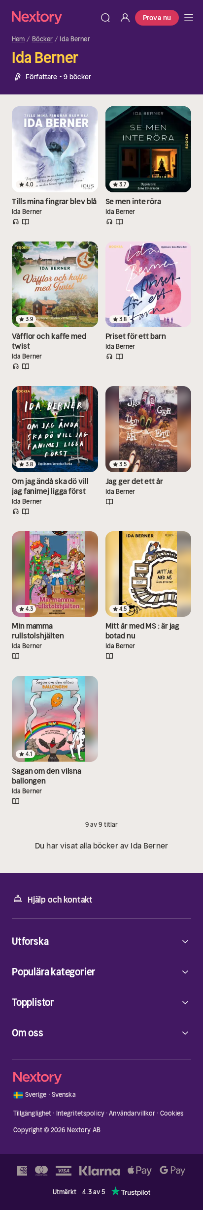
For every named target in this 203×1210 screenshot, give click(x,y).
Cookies (172, 1113)
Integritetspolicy (80, 1113)
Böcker (42, 39)
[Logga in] (125, 18)
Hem (18, 39)
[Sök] (105, 18)
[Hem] (54, 17)
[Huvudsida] (189, 18)
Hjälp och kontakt (60, 899)
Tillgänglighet (32, 1113)
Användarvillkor (132, 1113)
